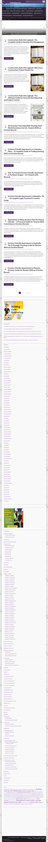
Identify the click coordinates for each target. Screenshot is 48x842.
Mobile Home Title (21, 799)
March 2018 (6, 469)
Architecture (6, 544)
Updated (5, 780)
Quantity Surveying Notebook (10, 720)
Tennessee (10, 804)
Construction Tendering (8, 685)
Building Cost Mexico (9, 604)
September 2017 (7, 483)
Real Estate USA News (8, 757)
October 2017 (6, 480)
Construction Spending (14, 794)
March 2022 (6, 405)
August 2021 (6, 416)
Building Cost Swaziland (9, 626)
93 (27, 292)
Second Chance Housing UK (10, 767)
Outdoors (23, 10)
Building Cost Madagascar (9, 600)
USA (4, 782)
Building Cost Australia (9, 578)
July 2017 (5, 485)
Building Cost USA (31, 8)
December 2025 (7, 351)
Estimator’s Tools (7, 694)
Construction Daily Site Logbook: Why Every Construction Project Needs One (25, 69)
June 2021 (6, 420)
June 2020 (6, 445)
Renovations (7, 651)
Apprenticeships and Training (9, 541)
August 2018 (6, 467)
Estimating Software (15, 13)
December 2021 (7, 409)
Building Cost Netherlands (10, 609)
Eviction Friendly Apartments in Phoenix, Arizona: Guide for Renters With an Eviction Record (23, 270)
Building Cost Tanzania (8, 648)
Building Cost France (7, 641)
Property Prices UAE (9, 753)
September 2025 (7, 356)
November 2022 (7, 389)
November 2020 (7, 434)
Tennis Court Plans (8, 558)
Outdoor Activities (8, 724)
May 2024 (5, 373)
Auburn (20, 789)
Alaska (9, 789)
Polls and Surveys (37, 838)
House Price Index (7, 797)
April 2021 (6, 422)
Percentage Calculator (9, 663)
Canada (5, 667)
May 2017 (5, 489)
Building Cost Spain (8, 624)
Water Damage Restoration (10, 655)
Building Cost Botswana (9, 582)
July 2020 (5, 443)
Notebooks (6, 716)
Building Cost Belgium (9, 580)
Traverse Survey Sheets (24, 804)
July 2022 (5, 398)
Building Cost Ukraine (9, 633)
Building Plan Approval (9, 545)
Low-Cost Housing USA (9, 535)
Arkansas (17, 789)
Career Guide (38, 8)
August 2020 (6, 440)
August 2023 (6, 387)
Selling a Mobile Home (36, 802)
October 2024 (6, 369)
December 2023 (7, 385)
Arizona (15, 789)
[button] (4, 28)
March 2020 (6, 451)
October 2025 (6, 353)
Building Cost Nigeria (9, 611)
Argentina (5, 562)
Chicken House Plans (9, 547)
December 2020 (7, 431)
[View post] (24, 27)
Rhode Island (23, 802)
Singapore (5, 771)
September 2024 (7, 371)
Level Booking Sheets (27, 797)
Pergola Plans (7, 556)
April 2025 (6, 362)
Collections (34, 837)
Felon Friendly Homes (19, 131)
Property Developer (8, 735)
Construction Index (7, 794)
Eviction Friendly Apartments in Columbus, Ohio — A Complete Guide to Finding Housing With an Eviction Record (24, 151)
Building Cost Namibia (9, 608)
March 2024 (6, 378)
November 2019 (7, 458)
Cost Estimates (6, 687)
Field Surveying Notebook (31, 795)
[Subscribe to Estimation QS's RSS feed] (3, 1)
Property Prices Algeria (9, 747)
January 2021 (6, 429)
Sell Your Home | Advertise (26, 837)
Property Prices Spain (9, 751)
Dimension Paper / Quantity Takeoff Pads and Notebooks (16, 8)
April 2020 (6, 449)
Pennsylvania (14, 800)
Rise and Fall (28, 802)
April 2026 (6, 347)
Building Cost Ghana (8, 591)
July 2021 (5, 418)
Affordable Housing (7, 533)
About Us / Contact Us (6, 17)
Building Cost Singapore (9, 620)
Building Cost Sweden (9, 628)
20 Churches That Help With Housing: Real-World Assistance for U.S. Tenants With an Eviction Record (23, 29)
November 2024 (7, 367)
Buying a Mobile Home (24, 792)
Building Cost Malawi (9, 602)
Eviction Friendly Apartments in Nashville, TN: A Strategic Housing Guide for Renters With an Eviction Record (22, 245)
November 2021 (7, 411)
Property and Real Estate (8, 740)
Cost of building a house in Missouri (24, 794)
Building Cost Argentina (9, 577)
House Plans (5, 19)
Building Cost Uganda (9, 629)
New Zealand (6, 710)
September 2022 (7, 393)
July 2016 (5, 501)
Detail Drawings (8, 549)
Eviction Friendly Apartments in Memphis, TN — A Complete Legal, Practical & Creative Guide (24, 198)
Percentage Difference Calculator (11, 665)
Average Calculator (8, 659)
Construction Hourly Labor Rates (36, 792)
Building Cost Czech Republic (10, 588)
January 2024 (6, 382)
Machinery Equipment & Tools (9, 701)
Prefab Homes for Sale (9, 537)
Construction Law (6, 10)
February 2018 (6, 472)
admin (6, 43)
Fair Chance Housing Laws (28, 15)
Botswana (5, 571)
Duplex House (7, 551)
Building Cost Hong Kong (9, 593)
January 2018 (6, 474)
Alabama (5, 789)
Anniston (11, 789)
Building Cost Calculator (9, 661)
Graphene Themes (11, 840)
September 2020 (7, 438)
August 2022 (6, 396)
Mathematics (6, 703)
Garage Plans (7, 552)
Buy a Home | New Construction (14, 837)
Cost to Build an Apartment (21, 795)
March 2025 (6, 364)
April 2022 (6, 402)
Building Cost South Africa (10, 622)
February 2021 (6, 427)
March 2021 (6, 425)
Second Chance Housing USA (35, 131)
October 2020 (6, 436)
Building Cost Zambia (9, 637)
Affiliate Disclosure (14, 17)
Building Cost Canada (9, 584)
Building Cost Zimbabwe (9, 638)
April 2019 (6, 463)
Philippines (6, 728)
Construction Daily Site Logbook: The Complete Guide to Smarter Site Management (26, 41)
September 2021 (7, 414)
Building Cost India (8, 595)
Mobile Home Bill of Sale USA (10, 742)
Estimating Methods (29, 10)
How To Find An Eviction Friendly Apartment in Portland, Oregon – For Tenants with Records (23, 175)
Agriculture (6, 539)
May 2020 (5, 447)
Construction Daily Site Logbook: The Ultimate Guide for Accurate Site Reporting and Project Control (23, 98)
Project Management (17, 43)
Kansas (11, 797)
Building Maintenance (39, 10)
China (5, 672)
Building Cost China (8, 586)
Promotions (6, 738)
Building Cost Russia (8, 618)
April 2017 (6, 492)
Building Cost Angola (9, 575)
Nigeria (5, 714)
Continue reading (8, 58)
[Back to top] (45, 839)
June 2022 (6, 400)
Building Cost (6, 573)
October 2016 (6, 496)
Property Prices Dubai (9, 749)
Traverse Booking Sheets (16, 804)
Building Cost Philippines (9, 613)
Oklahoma (10, 800)
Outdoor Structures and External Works (12, 725)
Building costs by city (32, 789)
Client (6, 734)
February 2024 (6, 380)
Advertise (9, 19)
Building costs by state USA (25, 791)
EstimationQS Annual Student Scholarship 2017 (37, 17)
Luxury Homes (33, 797)
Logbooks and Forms (11, 43)
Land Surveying (8, 718)
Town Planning (7, 560)
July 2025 (5, 360)
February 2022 (6, 407)
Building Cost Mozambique (10, 606)
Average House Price (25, 789)
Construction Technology (15, 10)
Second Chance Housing (7, 15)
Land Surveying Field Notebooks (27, 13)
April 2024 (6, 376)
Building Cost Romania (9, 617)
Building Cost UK (8, 631)
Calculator (6, 658)
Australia (5, 564)
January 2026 (6, 349)
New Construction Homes (8, 707)
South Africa (6, 773)
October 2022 (6, 391)
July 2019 (5, 460)
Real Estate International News (9, 755)
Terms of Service (20, 17)
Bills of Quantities (7, 567)
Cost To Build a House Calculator (35, 794)
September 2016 (7, 498)
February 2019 (6, 465)
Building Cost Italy (7, 645)
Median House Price (39, 797)
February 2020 (6, 454)
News (5, 712)
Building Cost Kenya (8, 597)
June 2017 (6, 487)
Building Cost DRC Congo (9, 589)
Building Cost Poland (9, 615)
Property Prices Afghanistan (10, 745)
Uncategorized (6, 778)
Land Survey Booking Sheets (18, 797)
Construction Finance (7, 13)
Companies (6, 674)
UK (4, 775)
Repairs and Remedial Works (10, 653)
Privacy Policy (26, 17)
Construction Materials (8, 681)
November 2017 (7, 478)
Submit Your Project (37, 13)
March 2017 (6, 494)
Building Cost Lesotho (9, 598)
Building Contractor (8, 732)
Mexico (5, 705)
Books (5, 569)
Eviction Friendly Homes (17, 15)
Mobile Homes (8, 743)
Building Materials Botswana (12, 792)
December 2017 (7, 476)
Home (4, 8)
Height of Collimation (39, 795)
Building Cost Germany (8, 643)
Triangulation (30, 804)
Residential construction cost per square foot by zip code (22, 801)
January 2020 (6, 456)
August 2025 (6, 358)
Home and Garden (7, 696)
